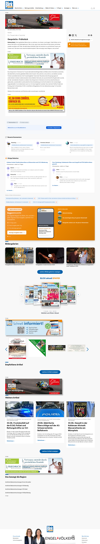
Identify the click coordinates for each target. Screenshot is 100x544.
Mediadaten (16, 538)
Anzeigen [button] (67, 8)
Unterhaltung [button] (39, 8)
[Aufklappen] (73, 536)
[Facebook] (70, 35)
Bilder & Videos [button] (50, 8)
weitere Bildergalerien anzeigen (50, 272)
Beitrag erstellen (29, 8)
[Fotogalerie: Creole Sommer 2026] (50, 255)
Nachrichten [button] (18, 8)
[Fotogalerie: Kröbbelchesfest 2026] (19, 255)
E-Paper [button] (59, 8)
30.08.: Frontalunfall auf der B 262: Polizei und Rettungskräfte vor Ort (18, 425)
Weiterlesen (10, 441)
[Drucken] (91, 35)
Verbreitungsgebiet (17, 540)
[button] (6, 349)
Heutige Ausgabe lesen (16, 232)
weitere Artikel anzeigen (50, 372)
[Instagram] (73, 35)
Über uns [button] (74, 8)
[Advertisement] (50, 508)
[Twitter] (76, 35)
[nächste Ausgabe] (78, 294)
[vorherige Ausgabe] (21, 294)
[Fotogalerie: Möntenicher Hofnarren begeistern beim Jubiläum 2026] (80, 255)
